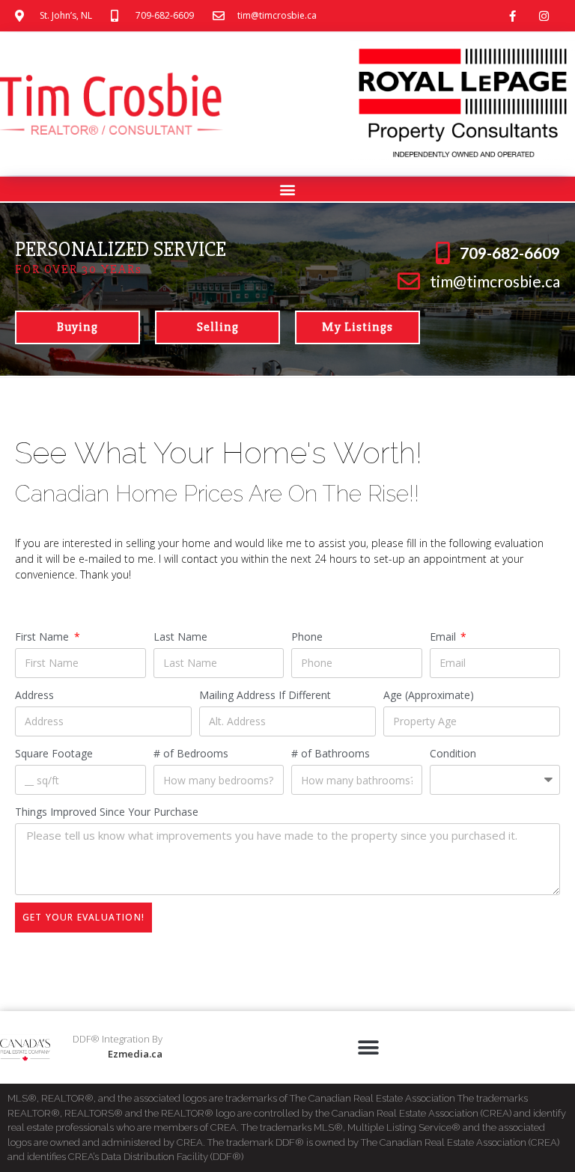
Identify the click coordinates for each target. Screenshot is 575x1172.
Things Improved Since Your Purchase (106, 812)
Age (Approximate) (428, 695)
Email (444, 636)
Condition (453, 753)
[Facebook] (513, 15)
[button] (288, 189)
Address (34, 695)
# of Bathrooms (330, 753)
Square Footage (54, 753)
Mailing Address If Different (265, 695)
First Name (43, 636)
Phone (307, 636)
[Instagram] (544, 15)
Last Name (180, 636)
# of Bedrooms (190, 753)
